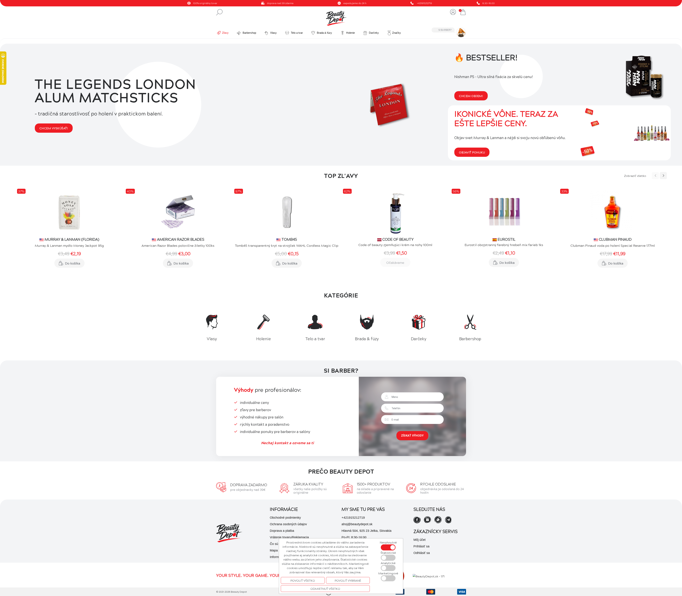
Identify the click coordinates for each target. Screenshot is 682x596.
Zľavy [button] (225, 32)
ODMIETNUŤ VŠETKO (325, 588)
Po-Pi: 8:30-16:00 (354, 537)
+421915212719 (424, 3)
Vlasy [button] (273, 32)
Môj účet (419, 540)
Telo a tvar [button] (296, 32)
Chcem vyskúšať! (53, 128)
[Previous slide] (655, 175)
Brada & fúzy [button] (324, 32)
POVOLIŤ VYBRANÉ (348, 580)
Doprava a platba (282, 530)
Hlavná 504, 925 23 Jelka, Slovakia (366, 530)
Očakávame (395, 262)
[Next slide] (663, 175)
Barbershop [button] (249, 32)
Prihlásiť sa (421, 546)
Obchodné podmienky (285, 517)
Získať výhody (412, 435)
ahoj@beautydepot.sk (357, 524)
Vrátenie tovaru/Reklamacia (289, 537)
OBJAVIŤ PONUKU (472, 152)
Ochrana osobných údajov (288, 524)
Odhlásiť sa (421, 553)
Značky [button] (396, 32)
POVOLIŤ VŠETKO (302, 580)
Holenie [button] (350, 32)
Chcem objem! (471, 96)
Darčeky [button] (373, 32)
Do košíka (72, 263)
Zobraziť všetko (635, 175)
